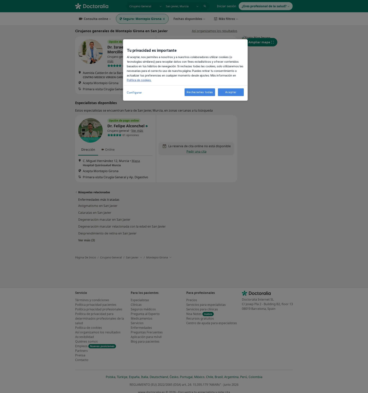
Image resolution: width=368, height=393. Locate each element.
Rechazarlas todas (200, 92)
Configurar (134, 92)
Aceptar (230, 92)
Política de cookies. (139, 80)
